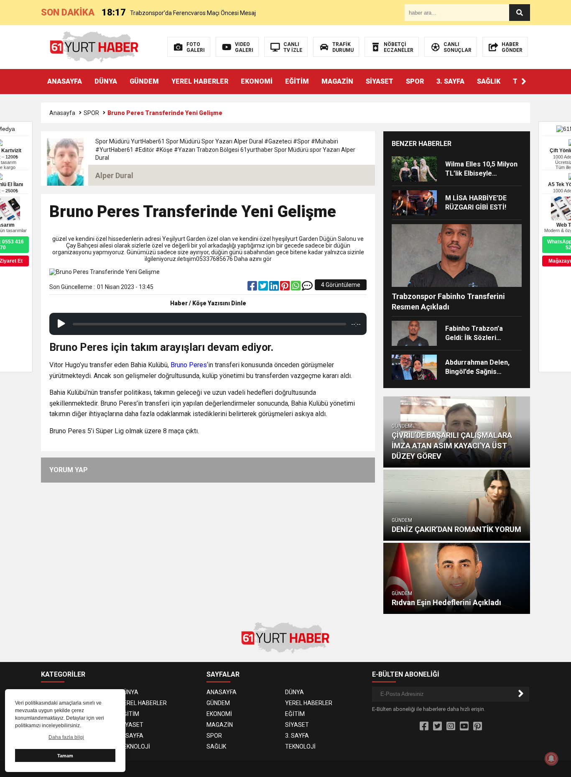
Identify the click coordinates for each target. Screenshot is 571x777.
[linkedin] (274, 287)
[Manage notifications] (551, 758)
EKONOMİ (257, 81)
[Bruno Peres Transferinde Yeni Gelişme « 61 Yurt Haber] (94, 46)
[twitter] (263, 287)
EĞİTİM (297, 81)
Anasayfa (62, 113)
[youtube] (464, 726)
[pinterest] (285, 287)
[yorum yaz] (307, 287)
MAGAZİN (337, 81)
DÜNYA (105, 81)
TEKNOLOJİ (135, 746)
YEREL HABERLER (199, 81)
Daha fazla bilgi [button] (66, 737)
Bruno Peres (189, 365)
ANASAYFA (64, 81)
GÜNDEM (144, 81)
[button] (523, 81)
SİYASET (379, 81)
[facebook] (252, 287)
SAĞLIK (488, 81)
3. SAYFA (450, 81)
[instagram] (450, 726)
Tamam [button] (65, 755)
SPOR (415, 81)
